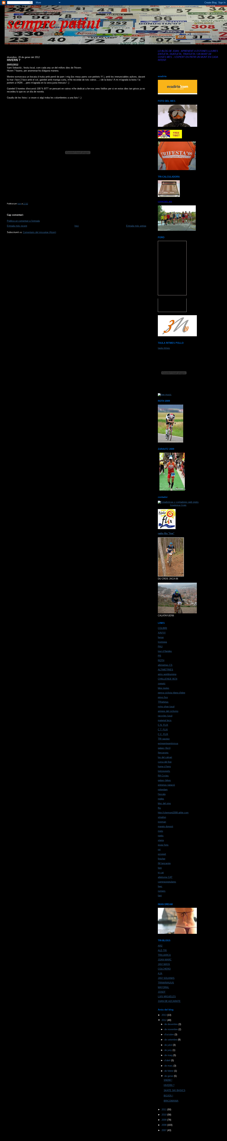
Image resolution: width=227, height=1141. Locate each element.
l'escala (161, 794)
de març (168, 1065)
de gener (169, 1076)
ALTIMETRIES (165, 669)
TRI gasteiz (164, 738)
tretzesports (164, 771)
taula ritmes (164, 348)
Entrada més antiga (136, 226)
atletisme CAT (165, 877)
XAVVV (162, 632)
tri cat (161, 872)
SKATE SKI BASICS (174, 1090)
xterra (161, 840)
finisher (161, 858)
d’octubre (169, 1034)
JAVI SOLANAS (166, 978)
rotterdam (163, 789)
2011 (164, 1109)
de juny (168, 1050)
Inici (76, 226)
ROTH (161, 660)
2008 (164, 1125)
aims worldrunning (167, 674)
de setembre (171, 1039)
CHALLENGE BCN (167, 679)
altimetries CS (165, 665)
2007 (164, 1130)
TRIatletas (163, 702)
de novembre (171, 1029)
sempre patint (54, 22)
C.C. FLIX (163, 734)
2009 (164, 1119)
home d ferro (164, 766)
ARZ (160, 945)
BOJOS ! (168, 1095)
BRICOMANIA (171, 1100)
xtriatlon (162, 817)
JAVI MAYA (164, 964)
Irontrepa (162, 642)
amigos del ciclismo (168, 711)
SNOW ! (168, 1080)
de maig (168, 1055)
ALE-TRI (162, 950)
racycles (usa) (165, 715)
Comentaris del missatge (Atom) (39, 232)
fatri (160, 895)
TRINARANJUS (166, 982)
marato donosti (165, 826)
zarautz (161, 683)
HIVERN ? (169, 1085)
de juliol (168, 1045)
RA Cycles (163, 775)
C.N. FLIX (163, 725)
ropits (161, 835)
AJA (160, 973)
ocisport (162, 854)
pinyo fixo (163, 697)
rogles (161, 798)
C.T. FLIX (163, 729)
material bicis (164, 720)
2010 (164, 1114)
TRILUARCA (164, 955)
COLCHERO (164, 969)
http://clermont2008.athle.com (173, 812)
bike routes (163, 688)
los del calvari (165, 757)
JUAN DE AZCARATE (169, 1001)
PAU (160, 646)
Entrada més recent (17, 226)
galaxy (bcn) (164, 748)
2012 (164, 1020)
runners (161, 891)
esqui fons (163, 845)
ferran (161, 637)
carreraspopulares (167, 881)
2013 (164, 1015)
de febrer (169, 1071)
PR (159, 655)
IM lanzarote (164, 863)
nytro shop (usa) (166, 706)
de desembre (171, 1024)
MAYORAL (163, 987)
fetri (160, 868)
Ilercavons (163, 752)
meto (160, 831)
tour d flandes (165, 651)
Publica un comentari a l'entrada (23, 221)
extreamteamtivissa (168, 743)
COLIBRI (162, 628)
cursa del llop (164, 762)
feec (160, 886)
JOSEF (161, 992)
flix (159, 808)
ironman (162, 821)
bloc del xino (164, 803)
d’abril (167, 1060)
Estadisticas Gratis (178, 505)
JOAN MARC (164, 959)
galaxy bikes (164, 780)
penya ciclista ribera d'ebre (171, 692)
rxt (159, 849)
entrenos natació (166, 785)
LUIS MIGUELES (167, 996)
